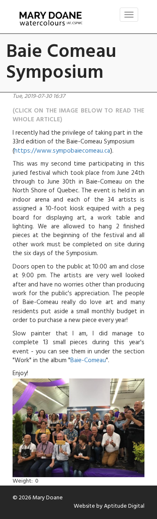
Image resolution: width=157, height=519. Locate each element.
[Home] (50, 18)
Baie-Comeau (88, 360)
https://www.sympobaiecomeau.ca (62, 151)
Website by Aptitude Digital (109, 506)
